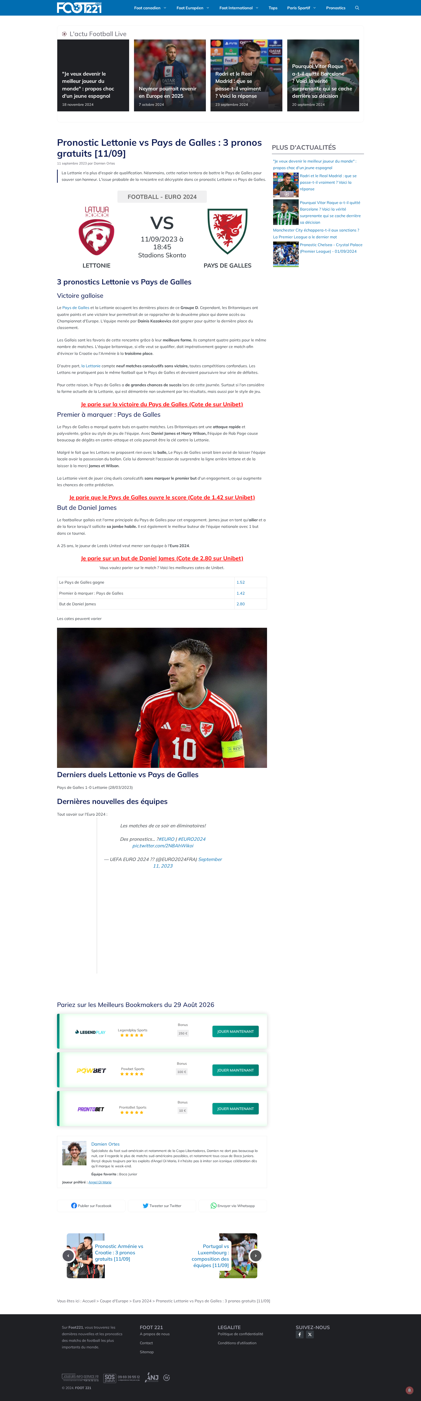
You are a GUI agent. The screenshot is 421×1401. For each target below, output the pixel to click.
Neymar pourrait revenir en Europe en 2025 (167, 92)
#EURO (166, 839)
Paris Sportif (298, 7)
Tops (273, 7)
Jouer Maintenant (235, 1031)
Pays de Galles (75, 307)
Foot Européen (190, 7)
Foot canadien (147, 7)
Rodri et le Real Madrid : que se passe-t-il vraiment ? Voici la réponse (238, 84)
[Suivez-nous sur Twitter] (310, 1334)
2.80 (241, 603)
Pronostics (335, 7)
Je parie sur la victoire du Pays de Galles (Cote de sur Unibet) (162, 404)
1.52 (241, 582)
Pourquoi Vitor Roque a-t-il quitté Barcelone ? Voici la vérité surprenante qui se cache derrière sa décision (322, 81)
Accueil (89, 1300)
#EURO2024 (191, 839)
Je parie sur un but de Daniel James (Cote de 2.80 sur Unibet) (162, 558)
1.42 (241, 593)
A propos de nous (155, 1334)
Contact (146, 1343)
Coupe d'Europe (114, 1300)
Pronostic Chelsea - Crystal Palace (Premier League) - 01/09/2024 (331, 248)
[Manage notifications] (409, 1390)
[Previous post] (68, 1255)
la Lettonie (91, 365)
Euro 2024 (142, 1300)
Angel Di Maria (99, 1182)
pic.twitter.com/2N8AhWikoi (162, 846)
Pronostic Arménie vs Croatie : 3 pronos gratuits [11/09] (119, 1252)
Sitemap (147, 1352)
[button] (357, 8)
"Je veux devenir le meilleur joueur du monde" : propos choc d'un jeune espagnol (88, 84)
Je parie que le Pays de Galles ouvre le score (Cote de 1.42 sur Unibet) (162, 497)
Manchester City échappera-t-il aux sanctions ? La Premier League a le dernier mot (316, 233)
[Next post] (256, 1255)
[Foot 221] (79, 8)
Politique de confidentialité (240, 1334)
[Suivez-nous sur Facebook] (300, 1334)
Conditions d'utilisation (237, 1343)
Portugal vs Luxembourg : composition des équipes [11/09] (210, 1255)
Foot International (236, 7)
